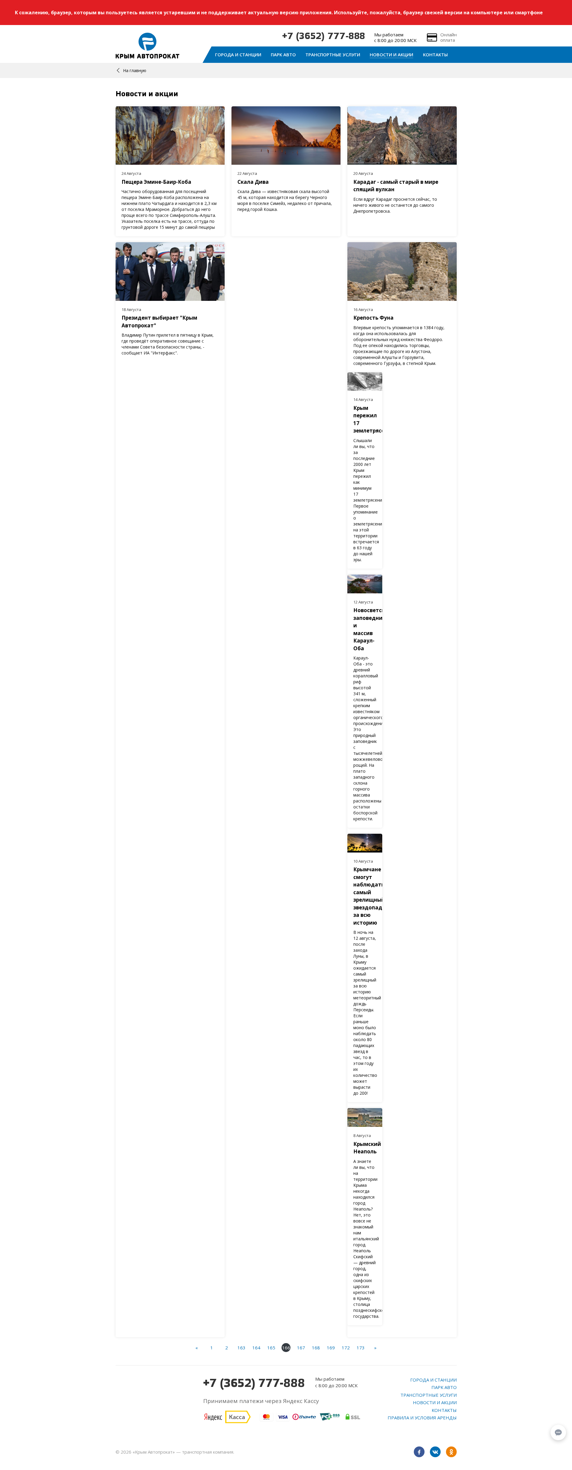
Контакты (435, 54)
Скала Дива (253, 181)
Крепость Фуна (373, 317)
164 (256, 1348)
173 (361, 1348)
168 (316, 1348)
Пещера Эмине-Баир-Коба (156, 181)
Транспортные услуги (332, 54)
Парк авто (283, 54)
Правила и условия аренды (422, 1418)
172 (346, 1348)
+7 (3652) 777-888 (323, 36)
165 (271, 1348)
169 (331, 1348)
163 (241, 1348)
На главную (134, 70)
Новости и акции (391, 54)
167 (301, 1348)
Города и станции (238, 54)
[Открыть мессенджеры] (558, 1432)
